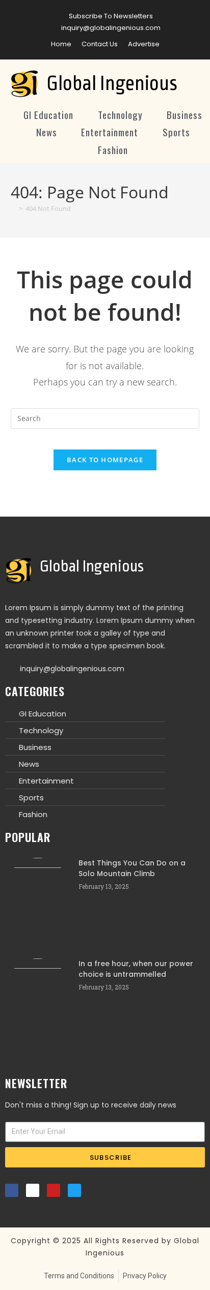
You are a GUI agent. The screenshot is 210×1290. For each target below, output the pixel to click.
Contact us (100, 44)
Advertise (144, 44)
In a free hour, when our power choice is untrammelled (135, 968)
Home (61, 44)
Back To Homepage (105, 459)
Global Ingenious (111, 84)
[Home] (13, 208)
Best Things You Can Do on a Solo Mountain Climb (132, 868)
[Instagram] (32, 1190)
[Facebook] (11, 1190)
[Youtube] (53, 1190)
